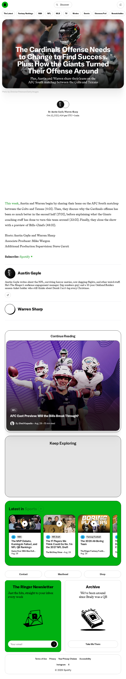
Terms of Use (41, 659)
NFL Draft (56, 537)
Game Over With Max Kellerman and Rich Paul (24, 551)
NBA (40, 13)
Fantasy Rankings (25, 13)
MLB (58, 13)
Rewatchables (117, 13)
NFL (49, 13)
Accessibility (85, 659)
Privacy (52, 659)
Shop (102, 574)
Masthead (63, 574)
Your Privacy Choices (67, 659)
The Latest (8, 13)
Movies (76, 13)
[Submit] (54, 644)
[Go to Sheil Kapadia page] (12, 423)
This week (12, 203)
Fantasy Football (93, 537)
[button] (63, 5)
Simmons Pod (100, 13)
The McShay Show (54, 552)
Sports (63, 41)
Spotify (26, 256)
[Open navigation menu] (120, 4)
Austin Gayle (57, 111)
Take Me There (93, 644)
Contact (23, 574)
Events (87, 13)
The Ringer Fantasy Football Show (93, 551)
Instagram (61, 664)
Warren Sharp (71, 111)
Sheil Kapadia (26, 423)
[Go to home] (5, 5)
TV (66, 13)
